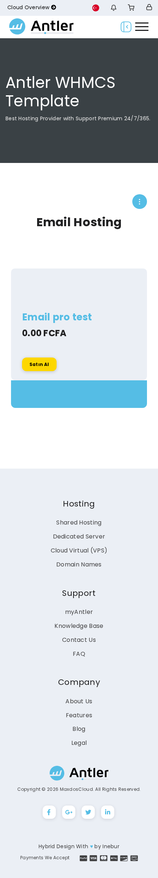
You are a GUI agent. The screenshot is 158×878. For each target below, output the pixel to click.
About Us (78, 701)
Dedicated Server (79, 536)
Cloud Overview (29, 7)
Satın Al (39, 364)
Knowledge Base (78, 626)
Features (79, 715)
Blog (78, 729)
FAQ (79, 654)
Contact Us (79, 640)
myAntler (79, 612)
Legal (79, 743)
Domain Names (79, 564)
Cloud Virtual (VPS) (79, 550)
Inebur (111, 846)
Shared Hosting (78, 522)
